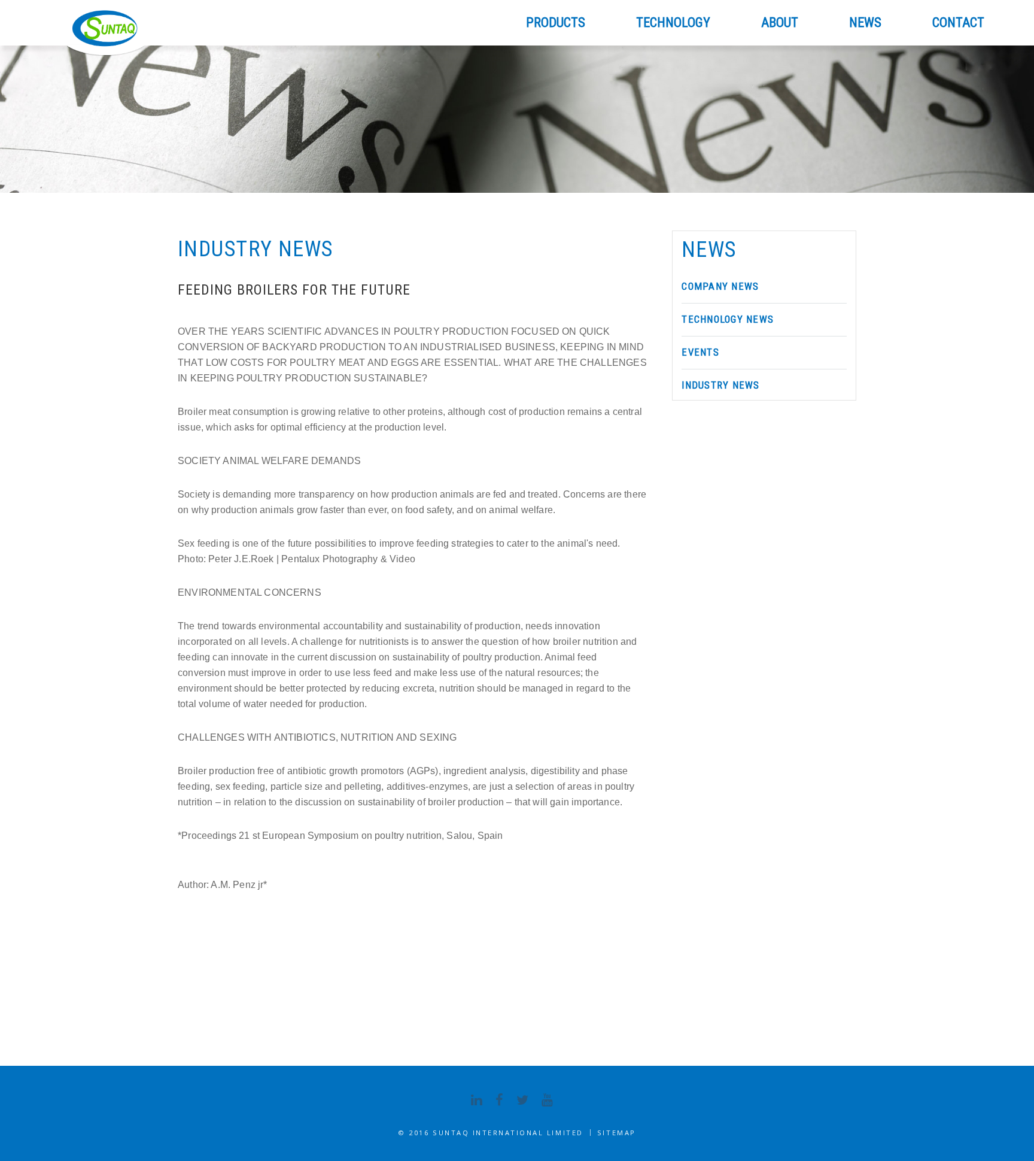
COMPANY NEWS (720, 286)
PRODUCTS (555, 22)
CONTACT (958, 22)
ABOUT (779, 22)
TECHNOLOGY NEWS (728, 319)
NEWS (865, 22)
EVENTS (700, 352)
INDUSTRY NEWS (720, 385)
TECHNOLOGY (673, 22)
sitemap (616, 1132)
